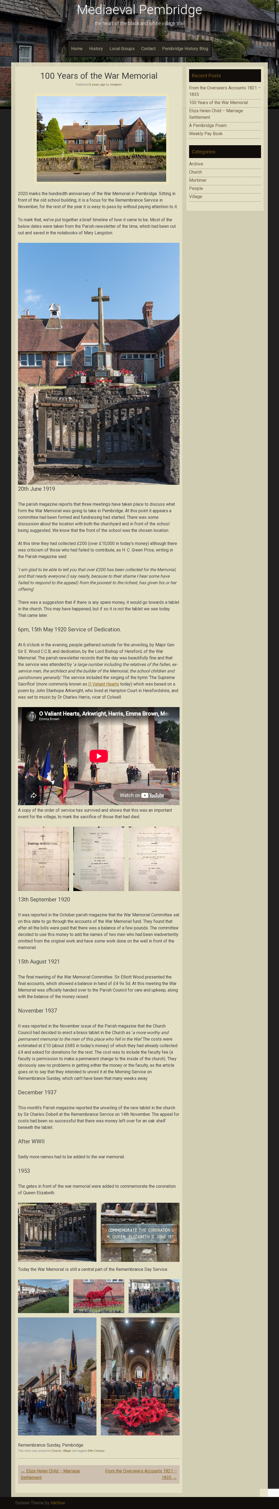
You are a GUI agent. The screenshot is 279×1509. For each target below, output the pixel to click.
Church (56, 1450)
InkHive (58, 1502)
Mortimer (198, 180)
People (196, 188)
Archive (196, 163)
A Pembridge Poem (208, 125)
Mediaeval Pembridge (139, 9)
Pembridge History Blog (185, 48)
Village (67, 1450)
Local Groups (122, 48)
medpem (116, 84)
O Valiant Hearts (103, 684)
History (96, 48)
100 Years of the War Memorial (218, 102)
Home (77, 48)
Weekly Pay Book (206, 133)
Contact (148, 48)
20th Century (95, 1450)
